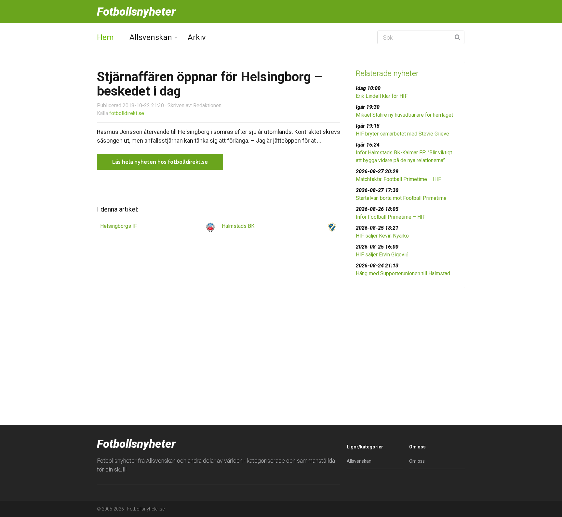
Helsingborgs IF (118, 226)
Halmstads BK (238, 226)
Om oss (417, 461)
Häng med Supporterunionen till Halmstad (403, 273)
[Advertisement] (406, 343)
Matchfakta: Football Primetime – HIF (398, 179)
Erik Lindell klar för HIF (382, 96)
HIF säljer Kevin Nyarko (382, 236)
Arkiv (197, 37)
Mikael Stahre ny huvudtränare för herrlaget (404, 115)
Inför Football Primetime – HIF (390, 217)
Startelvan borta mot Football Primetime (401, 198)
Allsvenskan (150, 37)
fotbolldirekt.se (126, 113)
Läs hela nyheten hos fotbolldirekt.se (160, 161)
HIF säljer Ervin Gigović (382, 255)
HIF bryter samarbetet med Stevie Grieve (402, 134)
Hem (105, 37)
